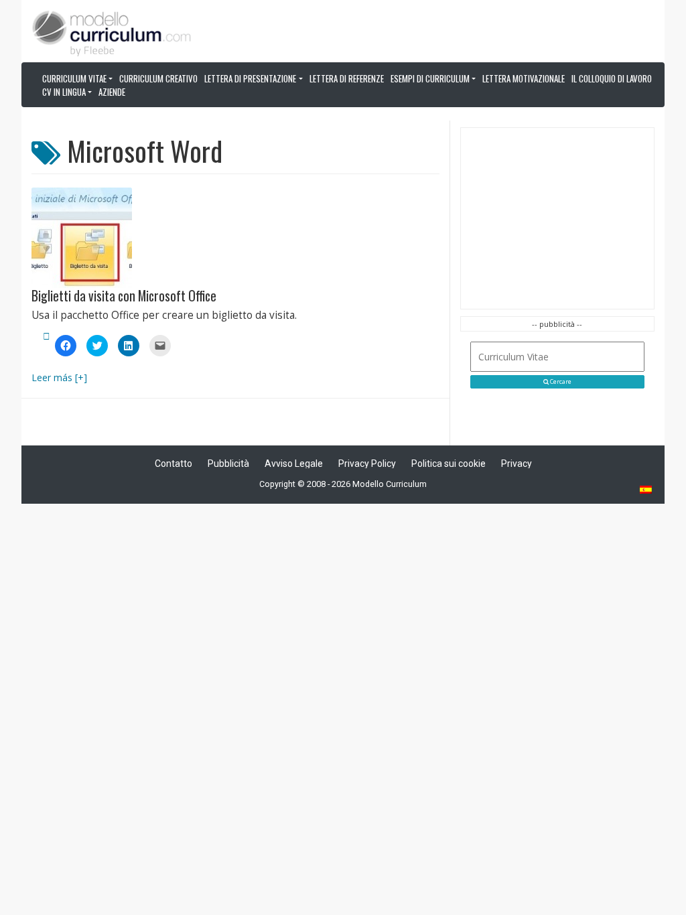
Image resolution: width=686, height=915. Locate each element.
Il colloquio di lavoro (611, 78)
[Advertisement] (557, 218)
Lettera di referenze (347, 78)
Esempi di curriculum (430, 78)
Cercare (560, 382)
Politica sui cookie (448, 463)
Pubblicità (228, 463)
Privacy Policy (367, 463)
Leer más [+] (59, 377)
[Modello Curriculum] (112, 32)
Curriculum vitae (74, 78)
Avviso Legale (294, 463)
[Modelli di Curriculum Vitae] (646, 491)
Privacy (516, 463)
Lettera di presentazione (250, 78)
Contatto (173, 463)
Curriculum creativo (158, 78)
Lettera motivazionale (523, 78)
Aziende (111, 91)
